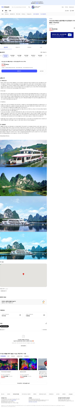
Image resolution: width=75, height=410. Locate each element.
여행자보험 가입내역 (42, 394)
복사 (7, 288)
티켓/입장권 (3, 356)
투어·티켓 (18, 14)
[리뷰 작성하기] (46, 323)
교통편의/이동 (19, 356)
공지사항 (57, 394)
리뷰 (41, 47)
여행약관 (34, 394)
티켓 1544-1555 (37, 399)
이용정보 (29, 47)
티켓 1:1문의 (35, 401)
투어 (8, 356)
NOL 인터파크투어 (4, 326)
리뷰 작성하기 (23, 345)
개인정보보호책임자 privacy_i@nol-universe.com (66, 400)
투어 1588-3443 (31, 399)
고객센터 (63, 394)
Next (47, 367)
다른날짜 (44, 52)
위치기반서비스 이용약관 (26, 394)
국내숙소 (23, 14)
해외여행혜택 (36, 14)
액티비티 (13, 356)
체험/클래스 (26, 356)
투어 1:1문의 (31, 401)
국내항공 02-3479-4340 (41, 400)
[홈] (2, 10)
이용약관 (8, 394)
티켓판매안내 (51, 394)
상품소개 (18, 47)
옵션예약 (6, 47)
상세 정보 (41, 71)
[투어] (6, 10)
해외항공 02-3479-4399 (33, 400)
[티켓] (10, 10)
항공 (3, 14)
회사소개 (2, 394)
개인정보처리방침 (16, 394)
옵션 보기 (19, 71)
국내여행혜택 (43, 14)
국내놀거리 (29, 14)
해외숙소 (7, 14)
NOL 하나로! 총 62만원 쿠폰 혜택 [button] (19, 7)
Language (70, 394)
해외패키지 (12, 14)
